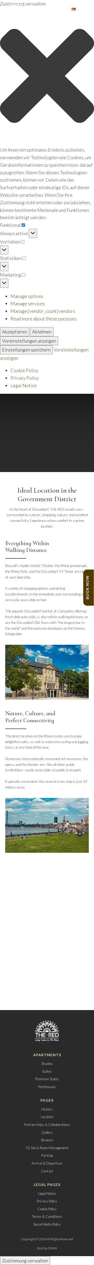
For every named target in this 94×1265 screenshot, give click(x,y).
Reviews (47, 1140)
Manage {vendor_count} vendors (42, 311)
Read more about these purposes (43, 318)
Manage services (27, 303)
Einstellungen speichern (26, 350)
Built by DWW (47, 1248)
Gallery (47, 1132)
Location (47, 1117)
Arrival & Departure (47, 1163)
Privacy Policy (24, 378)
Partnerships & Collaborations (47, 1125)
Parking (47, 1155)
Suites (47, 1071)
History (47, 1109)
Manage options (26, 296)
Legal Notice (23, 385)
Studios (47, 1063)
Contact (47, 1171)
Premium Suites (47, 1079)
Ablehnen (41, 332)
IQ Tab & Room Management (47, 1148)
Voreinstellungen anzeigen (29, 341)
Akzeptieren (14, 332)
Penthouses (47, 1087)
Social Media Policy (47, 1224)
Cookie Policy (24, 370)
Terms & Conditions (47, 1216)
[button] (47, 77)
